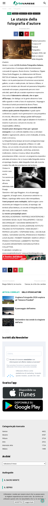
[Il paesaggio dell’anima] (8, 311)
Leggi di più (29, 502)
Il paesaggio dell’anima (25, 308)
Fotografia (17, 9)
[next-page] (7, 331)
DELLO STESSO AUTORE (31, 292)
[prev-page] (3, 331)
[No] (45, 499)
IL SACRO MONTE (11, 480)
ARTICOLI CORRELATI (10, 292)
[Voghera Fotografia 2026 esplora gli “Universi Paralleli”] (8, 300)
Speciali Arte (23, 13)
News (29, 13)
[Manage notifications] (42, 501)
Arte (10, 9)
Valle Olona (36, 13)
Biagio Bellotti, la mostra (11, 284)
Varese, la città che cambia (35, 284)
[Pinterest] (26, 34)
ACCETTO (18, 502)
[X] (21, 34)
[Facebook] (16, 34)
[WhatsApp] (32, 34)
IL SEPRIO (8, 487)
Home (4, 9)
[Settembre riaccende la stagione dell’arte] (8, 322)
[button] (4, 3)
